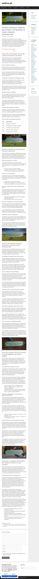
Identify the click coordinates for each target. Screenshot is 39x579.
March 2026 (33, 91)
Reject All (13, 574)
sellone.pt (7, 3)
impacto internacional (13, 430)
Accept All (9, 576)
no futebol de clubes (12, 62)
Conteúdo (10, 7)
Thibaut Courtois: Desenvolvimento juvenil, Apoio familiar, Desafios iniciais (34, 70)
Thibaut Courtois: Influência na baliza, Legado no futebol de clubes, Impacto (34, 79)
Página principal (3, 7)
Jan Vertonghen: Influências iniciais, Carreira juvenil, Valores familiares (14, 524)
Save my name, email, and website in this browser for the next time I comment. (14, 554)
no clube (3, 472)
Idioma (27, 7)
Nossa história (22, 7)
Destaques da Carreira (6, 523)
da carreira (10, 216)
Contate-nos (15, 7)
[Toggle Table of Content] (13, 51)
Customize (6, 574)
